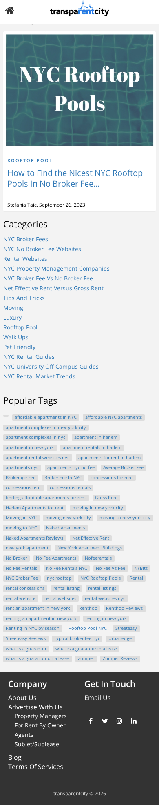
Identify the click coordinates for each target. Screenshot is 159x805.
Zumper (86, 658)
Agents (24, 734)
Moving (13, 307)
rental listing (66, 588)
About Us (22, 697)
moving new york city (68, 517)
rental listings (102, 588)
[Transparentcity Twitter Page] (105, 721)
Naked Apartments (65, 528)
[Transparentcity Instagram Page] (119, 721)
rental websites (60, 598)
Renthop (88, 608)
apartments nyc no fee (71, 467)
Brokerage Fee (20, 477)
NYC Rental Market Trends (39, 376)
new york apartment (27, 548)
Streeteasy (126, 628)
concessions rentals (70, 487)
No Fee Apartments (56, 558)
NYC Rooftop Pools (100, 578)
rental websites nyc (105, 598)
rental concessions (25, 588)
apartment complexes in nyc (35, 437)
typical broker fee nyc (77, 638)
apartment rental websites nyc (37, 457)
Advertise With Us (35, 707)
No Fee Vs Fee (110, 568)
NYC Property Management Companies (56, 268)
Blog (15, 757)
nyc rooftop (59, 578)
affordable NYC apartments (113, 417)
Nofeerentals (98, 558)
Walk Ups (16, 337)
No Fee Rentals (21, 568)
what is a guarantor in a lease (86, 649)
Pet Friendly (19, 347)
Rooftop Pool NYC (87, 628)
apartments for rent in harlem (109, 457)
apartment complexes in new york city (46, 427)
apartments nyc (22, 467)
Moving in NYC (21, 517)
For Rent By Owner (40, 725)
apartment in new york (30, 447)
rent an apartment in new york (38, 608)
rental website (20, 598)
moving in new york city (98, 508)
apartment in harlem (95, 437)
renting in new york (106, 618)
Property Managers (41, 716)
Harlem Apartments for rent (35, 508)
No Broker (16, 558)
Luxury (12, 317)
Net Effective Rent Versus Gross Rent (53, 288)
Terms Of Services (35, 766)
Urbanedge (120, 638)
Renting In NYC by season (33, 628)
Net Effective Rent (90, 538)
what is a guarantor (26, 649)
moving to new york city (124, 517)
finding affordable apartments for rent (46, 497)
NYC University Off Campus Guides (51, 366)
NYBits (141, 568)
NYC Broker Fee (22, 578)
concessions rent (23, 487)
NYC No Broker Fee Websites (42, 249)
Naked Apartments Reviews (34, 538)
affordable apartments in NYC (46, 417)
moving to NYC (21, 528)
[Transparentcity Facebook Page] (90, 721)
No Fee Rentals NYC (66, 568)
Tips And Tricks (24, 298)
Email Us (97, 697)
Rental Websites (25, 258)
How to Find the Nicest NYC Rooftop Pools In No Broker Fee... (75, 178)
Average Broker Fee (123, 467)
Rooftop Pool (30, 160)
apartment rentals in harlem (92, 447)
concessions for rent (112, 477)
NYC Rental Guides (29, 356)
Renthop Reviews (124, 608)
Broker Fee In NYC (63, 477)
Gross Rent (106, 497)
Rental (136, 578)
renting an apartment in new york (41, 618)
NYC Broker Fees (25, 239)
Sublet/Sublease (37, 744)
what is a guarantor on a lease (37, 658)
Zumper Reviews (120, 658)
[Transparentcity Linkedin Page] (133, 721)
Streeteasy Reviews (26, 638)
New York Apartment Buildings (89, 548)
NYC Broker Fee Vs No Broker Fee (48, 278)
